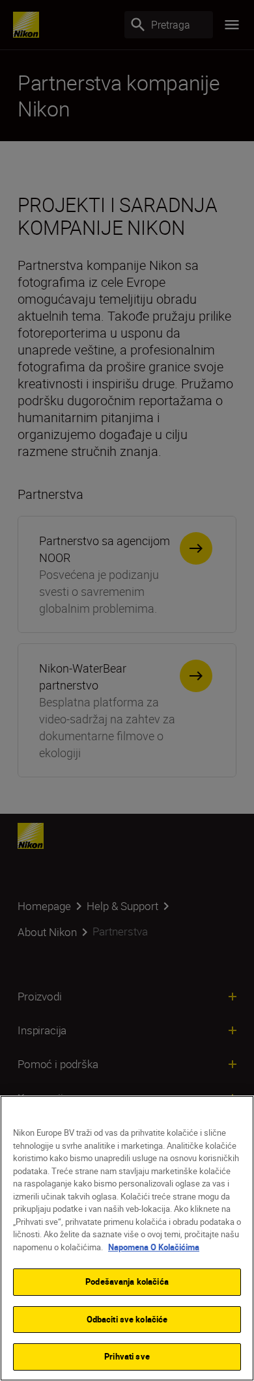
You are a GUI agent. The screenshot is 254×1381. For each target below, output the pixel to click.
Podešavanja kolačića (127, 1281)
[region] (127, 1238)
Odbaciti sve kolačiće (127, 1319)
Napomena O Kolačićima (153, 1247)
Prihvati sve (127, 1356)
